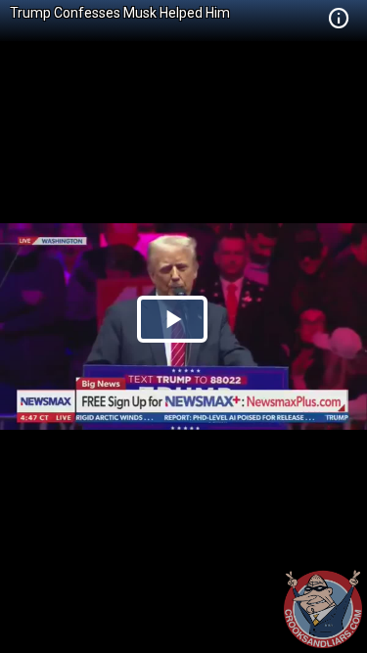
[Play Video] (172, 319)
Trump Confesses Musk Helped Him (120, 13)
